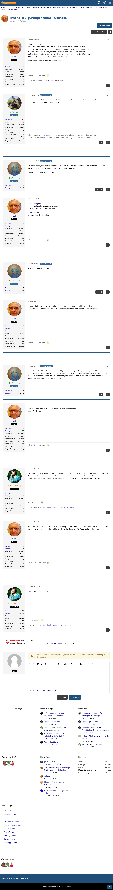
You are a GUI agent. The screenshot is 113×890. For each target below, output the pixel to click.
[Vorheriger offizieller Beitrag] (97, 189)
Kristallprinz (106, 773)
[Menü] (110, 3)
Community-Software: (56, 886)
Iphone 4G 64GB (50, 762)
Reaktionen (8, 64)
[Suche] (99, 3)
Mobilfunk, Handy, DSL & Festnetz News (58, 507)
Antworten (75, 697)
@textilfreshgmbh (34, 203)
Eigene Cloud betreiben (52, 742)
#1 (108, 40)
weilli (14, 21)
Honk (83, 718)
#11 (108, 586)
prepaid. (47, 80)
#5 (108, 264)
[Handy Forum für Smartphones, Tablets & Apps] (9, 3)
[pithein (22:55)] (9, 763)
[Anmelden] (104, 3)
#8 (108, 404)
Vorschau (62, 697)
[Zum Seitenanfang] (109, 887)
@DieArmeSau (33, 212)
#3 (108, 161)
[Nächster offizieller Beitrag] (101, 142)
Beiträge (7, 66)
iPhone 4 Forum (58, 643)
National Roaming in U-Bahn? (93, 744)
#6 (108, 301)
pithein (46, 730)
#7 (108, 366)
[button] (34, 690)
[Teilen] (110, 32)
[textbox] (69, 677)
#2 (108, 95)
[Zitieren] (108, 85)
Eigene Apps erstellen (52, 721)
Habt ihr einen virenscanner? (55, 727)
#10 (108, 522)
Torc (45, 718)
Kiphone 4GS (49, 776)
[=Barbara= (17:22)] (13, 763)
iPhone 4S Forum (41, 643)
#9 (108, 469)
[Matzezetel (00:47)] (5, 763)
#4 (108, 199)
